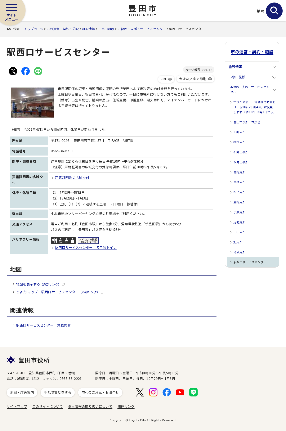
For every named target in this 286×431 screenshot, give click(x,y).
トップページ (33, 28)
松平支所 (239, 192)
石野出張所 (241, 152)
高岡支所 (239, 172)
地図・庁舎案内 (22, 392)
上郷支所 (239, 132)
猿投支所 (239, 142)
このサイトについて (47, 406)
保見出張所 (241, 162)
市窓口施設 (106, 28)
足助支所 (239, 222)
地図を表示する (38, 284)
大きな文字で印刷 (192, 78)
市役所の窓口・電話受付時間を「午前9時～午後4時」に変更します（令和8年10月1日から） (254, 107)
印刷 (164, 79)
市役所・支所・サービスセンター (142, 28)
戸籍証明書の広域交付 (72, 177)
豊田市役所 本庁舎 (246, 122)
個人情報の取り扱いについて (90, 406)
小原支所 (239, 212)
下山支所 (239, 232)
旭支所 (237, 242)
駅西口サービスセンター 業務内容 (43, 325)
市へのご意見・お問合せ (100, 392)
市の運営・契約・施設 (63, 28)
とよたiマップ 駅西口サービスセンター (58, 291)
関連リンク (126, 406)
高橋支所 (239, 182)
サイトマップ (17, 406)
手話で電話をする (57, 392)
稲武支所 (239, 252)
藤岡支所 (239, 202)
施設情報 (88, 28)
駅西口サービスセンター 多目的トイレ (86, 247)
